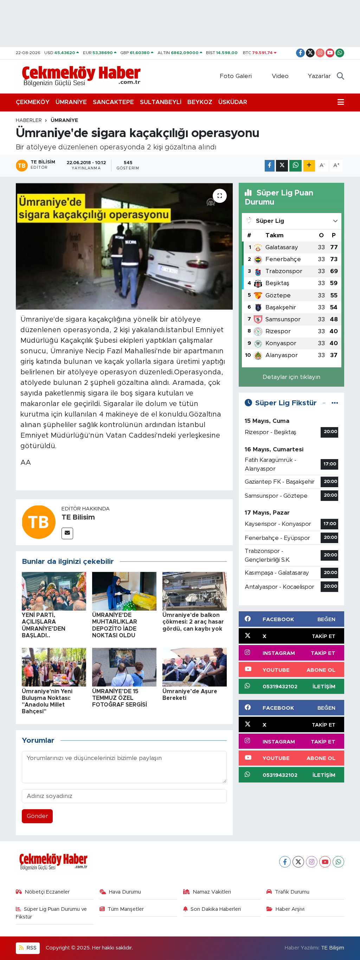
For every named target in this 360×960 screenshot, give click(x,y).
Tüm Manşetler (126, 909)
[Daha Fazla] (309, 166)
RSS (31, 948)
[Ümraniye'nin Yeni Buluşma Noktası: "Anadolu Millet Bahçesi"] (54, 667)
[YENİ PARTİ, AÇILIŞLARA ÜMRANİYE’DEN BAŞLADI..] (54, 591)
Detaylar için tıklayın (291, 377)
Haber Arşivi (290, 909)
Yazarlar (319, 76)
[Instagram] (311, 862)
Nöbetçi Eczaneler (47, 892)
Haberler (29, 120)
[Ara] (340, 76)
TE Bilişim (332, 948)
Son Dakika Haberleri (216, 909)
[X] (298, 862)
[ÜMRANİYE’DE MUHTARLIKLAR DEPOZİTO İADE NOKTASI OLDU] (124, 591)
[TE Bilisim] (39, 522)
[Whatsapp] (338, 862)
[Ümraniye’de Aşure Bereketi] (194, 667)
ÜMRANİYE (71, 102)
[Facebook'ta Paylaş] (270, 166)
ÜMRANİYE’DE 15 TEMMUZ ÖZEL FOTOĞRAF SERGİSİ (119, 698)
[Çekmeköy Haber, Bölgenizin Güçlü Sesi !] (81, 76)
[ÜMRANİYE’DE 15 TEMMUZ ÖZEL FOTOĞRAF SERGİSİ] (124, 667)
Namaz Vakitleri (212, 892)
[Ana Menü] (341, 102)
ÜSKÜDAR (232, 102)
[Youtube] (325, 862)
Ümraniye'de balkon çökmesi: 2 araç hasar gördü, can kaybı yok (193, 621)
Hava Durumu (125, 892)
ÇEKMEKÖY (33, 102)
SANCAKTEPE (113, 102)
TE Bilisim (78, 517)
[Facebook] (285, 862)
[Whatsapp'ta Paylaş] (295, 166)
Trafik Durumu (292, 892)
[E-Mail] (67, 533)
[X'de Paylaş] (282, 166)
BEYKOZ (199, 102)
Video (280, 76)
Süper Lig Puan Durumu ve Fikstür (51, 913)
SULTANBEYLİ (160, 102)
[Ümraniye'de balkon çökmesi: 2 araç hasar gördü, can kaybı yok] (194, 591)
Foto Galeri (236, 76)
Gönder (37, 816)
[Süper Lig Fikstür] (335, 403)
